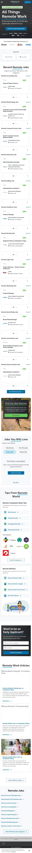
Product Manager (8, 214)
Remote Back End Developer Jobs (11, 799)
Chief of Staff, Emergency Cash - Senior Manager (13, 346)
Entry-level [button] (9, 452)
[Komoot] (26, 546)
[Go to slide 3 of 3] (16, 97)
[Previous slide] (2, 97)
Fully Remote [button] (10, 448)
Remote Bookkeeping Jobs (9, 822)
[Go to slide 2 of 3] (14, 97)
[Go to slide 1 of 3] (13, 97)
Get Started (16, 415)
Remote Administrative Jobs (10, 818)
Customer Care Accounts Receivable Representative (14, 110)
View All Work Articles (15, 780)
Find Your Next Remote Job (16, 29)
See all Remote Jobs (15, 392)
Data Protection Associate (11, 162)
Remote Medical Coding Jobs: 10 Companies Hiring (13, 689)
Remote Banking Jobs (8, 811)
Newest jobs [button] (23, 452)
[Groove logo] (13, 540)
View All (28, 76)
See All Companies (15, 560)
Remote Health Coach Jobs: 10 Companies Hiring (12, 757)
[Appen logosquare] (6, 540)
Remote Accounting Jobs (8, 807)
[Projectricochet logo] (13, 553)
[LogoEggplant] (26, 540)
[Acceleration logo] (19, 546)
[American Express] (28, 45)
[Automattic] (12, 45)
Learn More (14, 851)
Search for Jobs (16, 473)
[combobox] (16, 643)
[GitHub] (4, 45)
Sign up (28, 2)
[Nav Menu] (2, 2)
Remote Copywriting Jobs (9, 814)
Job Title (9, 57)
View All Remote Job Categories (15, 831)
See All (15, 482)
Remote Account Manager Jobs (11, 795)
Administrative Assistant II (11, 188)
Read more (6, 701)
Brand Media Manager (10, 319)
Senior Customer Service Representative (11, 136)
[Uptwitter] (6, 553)
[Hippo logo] (13, 546)
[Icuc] (19, 540)
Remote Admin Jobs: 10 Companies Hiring (16, 723)
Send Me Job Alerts (16, 652)
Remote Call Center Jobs (8, 803)
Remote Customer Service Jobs (10, 826)
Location (24, 57)
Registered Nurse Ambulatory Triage (14, 241)
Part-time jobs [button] (23, 448)
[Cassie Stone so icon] (6, 546)
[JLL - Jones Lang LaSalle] (20, 45)
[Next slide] (27, 97)
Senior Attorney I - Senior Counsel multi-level (14, 267)
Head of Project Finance (10, 83)
